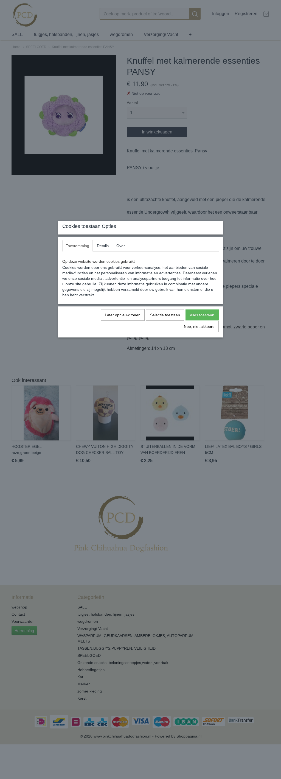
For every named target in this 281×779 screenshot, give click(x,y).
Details (103, 246)
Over (120, 246)
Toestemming (77, 246)
